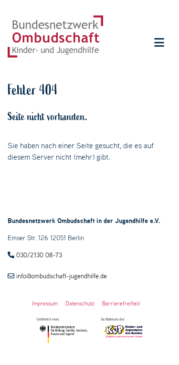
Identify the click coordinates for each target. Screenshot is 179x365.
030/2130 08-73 (39, 255)
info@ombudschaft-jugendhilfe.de (61, 276)
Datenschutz (80, 303)
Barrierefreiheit (121, 303)
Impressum (45, 303)
